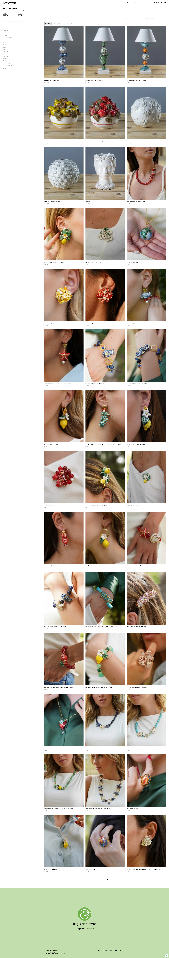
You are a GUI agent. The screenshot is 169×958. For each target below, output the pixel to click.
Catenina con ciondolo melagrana (52, 748)
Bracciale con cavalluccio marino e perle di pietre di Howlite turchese (101, 626)
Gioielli (136, 3)
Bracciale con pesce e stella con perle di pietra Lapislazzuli (57, 626)
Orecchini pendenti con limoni (51, 444)
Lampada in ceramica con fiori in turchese (136, 80)
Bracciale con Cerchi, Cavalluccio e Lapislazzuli (137, 383)
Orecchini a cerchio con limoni (92, 565)
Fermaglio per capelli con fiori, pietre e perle (137, 626)
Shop (123, 3)
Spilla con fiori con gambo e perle (93, 262)
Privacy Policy (113, 950)
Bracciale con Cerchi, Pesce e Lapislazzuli (94, 383)
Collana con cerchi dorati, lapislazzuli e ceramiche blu (97, 808)
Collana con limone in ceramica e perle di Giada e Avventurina (58, 808)
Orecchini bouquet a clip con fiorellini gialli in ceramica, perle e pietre (60, 323)
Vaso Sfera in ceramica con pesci (52, 201)
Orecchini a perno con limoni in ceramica (136, 444)
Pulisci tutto (48, 23)
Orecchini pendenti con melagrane (52, 565)
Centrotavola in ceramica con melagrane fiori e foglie (98, 141)
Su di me (149, 3)
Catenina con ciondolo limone (51, 869)
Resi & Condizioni (102, 950)
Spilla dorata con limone (132, 505)
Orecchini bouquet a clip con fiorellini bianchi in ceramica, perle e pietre (143, 869)
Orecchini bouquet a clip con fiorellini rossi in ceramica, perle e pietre (101, 323)
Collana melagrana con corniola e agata (136, 201)
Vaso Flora (87, 201)
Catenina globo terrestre (132, 262)
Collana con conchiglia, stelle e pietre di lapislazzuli (97, 748)
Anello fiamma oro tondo (91, 869)
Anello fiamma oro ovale (132, 808)
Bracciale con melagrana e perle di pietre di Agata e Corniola (58, 687)
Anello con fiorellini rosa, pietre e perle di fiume (137, 687)
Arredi (142, 3)
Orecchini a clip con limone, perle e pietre (54, 262)
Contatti (156, 3)
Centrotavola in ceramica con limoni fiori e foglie (55, 141)
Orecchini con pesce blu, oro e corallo (135, 323)
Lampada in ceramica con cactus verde (94, 80)
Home (117, 3)
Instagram (79, 929)
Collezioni (129, 3)
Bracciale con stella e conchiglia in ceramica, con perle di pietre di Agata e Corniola (146, 565)
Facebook (90, 929)
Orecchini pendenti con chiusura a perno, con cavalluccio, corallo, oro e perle (103, 444)
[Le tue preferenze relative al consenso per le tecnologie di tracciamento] (166, 955)
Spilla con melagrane (49, 505)
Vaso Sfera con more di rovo (133, 141)
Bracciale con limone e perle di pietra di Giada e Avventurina (99, 687)
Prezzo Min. (5, 15)
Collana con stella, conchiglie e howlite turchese (138, 748)
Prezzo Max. (20, 15)
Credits (121, 950)
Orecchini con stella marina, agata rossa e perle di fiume (57, 383)
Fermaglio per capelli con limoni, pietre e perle (96, 505)
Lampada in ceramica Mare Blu (51, 80)
